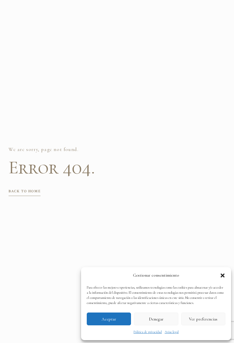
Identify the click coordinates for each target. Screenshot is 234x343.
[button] (222, 275)
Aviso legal (172, 332)
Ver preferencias (203, 319)
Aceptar (109, 319)
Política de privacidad (148, 332)
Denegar (156, 319)
